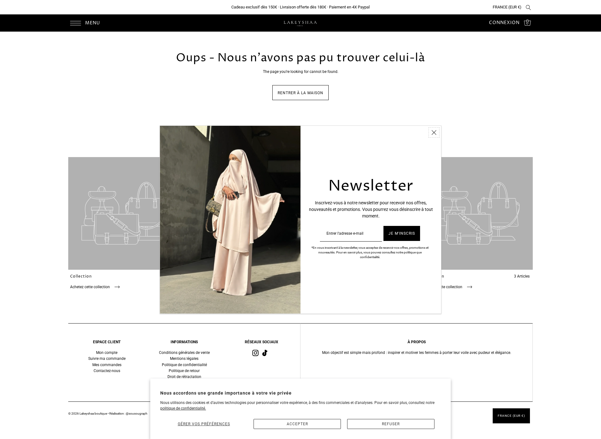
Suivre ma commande (107, 358)
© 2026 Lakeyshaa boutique (88, 413)
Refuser (391, 424)
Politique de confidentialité (184, 365)
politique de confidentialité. (183, 408)
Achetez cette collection (90, 287)
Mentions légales (184, 358)
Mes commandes (106, 365)
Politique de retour (184, 371)
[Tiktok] (264, 353)
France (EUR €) (507, 7)
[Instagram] (255, 353)
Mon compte (106, 352)
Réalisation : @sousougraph (128, 413)
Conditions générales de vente (184, 352)
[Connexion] (528, 7)
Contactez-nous (107, 371)
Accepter (297, 424)
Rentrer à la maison (300, 93)
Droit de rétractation (184, 377)
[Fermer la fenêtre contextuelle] (434, 132)
